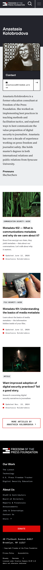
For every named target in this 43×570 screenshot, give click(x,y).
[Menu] (39, 4)
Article (7, 376)
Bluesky (5, 558)
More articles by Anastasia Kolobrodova (21, 423)
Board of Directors (13, 499)
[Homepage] (14, 4)
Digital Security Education (18, 481)
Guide (28, 221)
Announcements (10, 507)
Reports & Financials (14, 503)
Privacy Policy (8, 553)
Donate (21, 528)
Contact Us (8, 514)
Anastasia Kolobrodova (18, 259)
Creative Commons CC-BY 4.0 (25, 561)
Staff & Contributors (14, 495)
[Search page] (29, 5)
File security (10, 302)
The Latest (8, 470)
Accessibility (23, 553)
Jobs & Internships (13, 511)
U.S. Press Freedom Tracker (18, 477)
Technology (8, 473)
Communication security (14, 221)
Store (5, 519)
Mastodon (15, 558)
